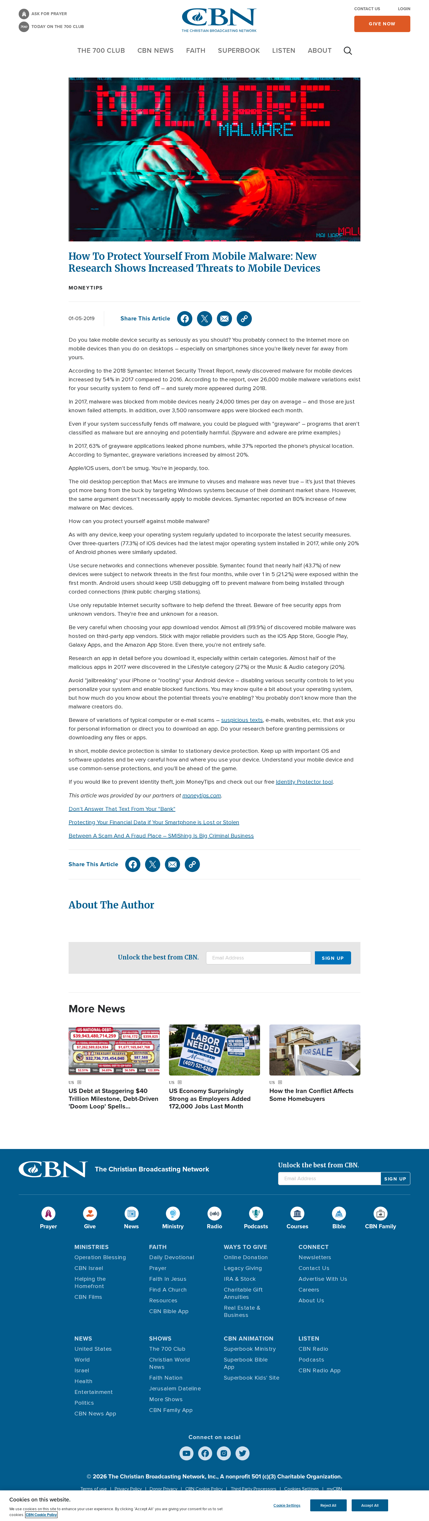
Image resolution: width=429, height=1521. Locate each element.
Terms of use (93, 1489)
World (82, 1359)
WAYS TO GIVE (245, 1247)
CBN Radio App (320, 1370)
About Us (311, 1300)
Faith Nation (166, 1377)
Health (83, 1381)
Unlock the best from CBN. (158, 957)
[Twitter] (204, 318)
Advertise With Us (323, 1279)
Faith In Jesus (167, 1279)
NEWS (83, 1338)
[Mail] (224, 318)
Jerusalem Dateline (175, 1388)
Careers (309, 1289)
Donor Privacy (163, 1489)
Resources (163, 1300)
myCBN (334, 1489)
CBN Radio (314, 1348)
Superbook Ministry (250, 1348)
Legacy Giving (243, 1268)
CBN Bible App (169, 1311)
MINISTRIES (91, 1247)
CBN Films (88, 1297)
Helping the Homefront (90, 1283)
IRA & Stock (240, 1279)
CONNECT (314, 1247)
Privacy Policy (128, 1489)
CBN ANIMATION (249, 1338)
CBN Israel (88, 1268)
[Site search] (348, 54)
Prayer (157, 1268)
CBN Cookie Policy (204, 1489)
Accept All (370, 1505)
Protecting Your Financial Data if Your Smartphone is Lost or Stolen (154, 822)
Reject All (328, 1505)
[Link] (244, 318)
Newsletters (315, 1257)
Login (404, 9)
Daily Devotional (171, 1257)
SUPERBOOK (239, 50)
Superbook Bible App (246, 1363)
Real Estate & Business (242, 1311)
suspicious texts (242, 720)
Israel (81, 1370)
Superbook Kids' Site (251, 1377)
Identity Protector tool (304, 781)
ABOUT (320, 50)
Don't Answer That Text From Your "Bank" (122, 809)
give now (382, 23)
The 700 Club (101, 50)
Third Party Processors (253, 1489)
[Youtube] (186, 1453)
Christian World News (169, 1363)
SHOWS (160, 1338)
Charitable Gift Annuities (243, 1293)
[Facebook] (184, 318)
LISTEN (284, 50)
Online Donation (246, 1257)
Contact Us (367, 9)
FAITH (196, 50)
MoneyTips (86, 288)
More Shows (166, 1399)
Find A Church (168, 1289)
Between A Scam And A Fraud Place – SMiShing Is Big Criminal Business (161, 835)
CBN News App (95, 1413)
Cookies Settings (301, 1489)
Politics (84, 1402)
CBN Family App (171, 1410)
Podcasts (311, 1359)
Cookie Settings (286, 1505)
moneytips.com (201, 795)
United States (93, 1348)
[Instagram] (224, 1453)
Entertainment (93, 1392)
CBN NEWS (155, 50)
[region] (214, 1505)
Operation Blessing (100, 1257)
